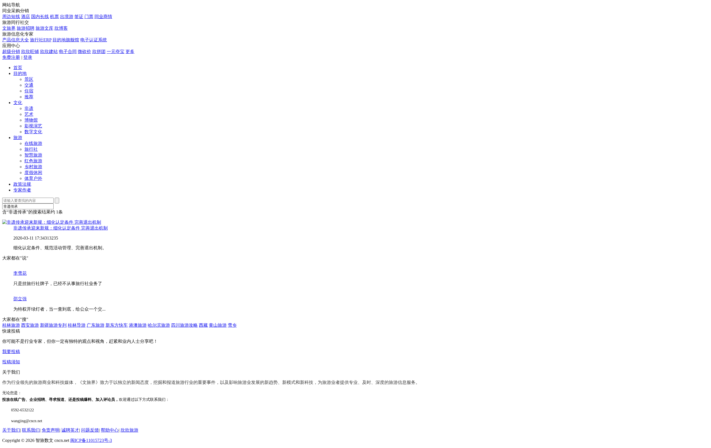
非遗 (28, 108)
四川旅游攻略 (184, 325)
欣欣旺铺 (30, 51)
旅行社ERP (40, 39)
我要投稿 (11, 351)
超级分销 (11, 51)
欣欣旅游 (129, 430)
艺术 (28, 114)
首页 (17, 67)
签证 (78, 16)
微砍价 (84, 51)
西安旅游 (30, 325)
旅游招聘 (25, 28)
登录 (27, 57)
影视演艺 (33, 126)
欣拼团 (99, 51)
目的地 (20, 73)
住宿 (28, 91)
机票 (54, 16)
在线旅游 (33, 143)
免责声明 (50, 430)
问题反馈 (90, 430)
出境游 (66, 16)
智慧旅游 (33, 155)
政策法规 (22, 184)
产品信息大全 (15, 39)
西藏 (203, 325)
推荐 (28, 96)
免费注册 (11, 57)
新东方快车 (117, 325)
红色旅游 (33, 160)
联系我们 (31, 430)
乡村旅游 (33, 166)
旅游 (17, 137)
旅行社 (31, 149)
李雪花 (20, 273)
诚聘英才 (70, 430)
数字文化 (33, 131)
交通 (28, 85)
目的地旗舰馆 (65, 39)
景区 (28, 79)
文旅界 (9, 28)
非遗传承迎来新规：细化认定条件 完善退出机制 (60, 228)
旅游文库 (44, 28)
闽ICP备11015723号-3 (91, 440)
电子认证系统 (93, 39)
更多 (130, 51)
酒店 (25, 16)
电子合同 (68, 51)
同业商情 (103, 16)
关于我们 (11, 430)
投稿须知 (11, 361)
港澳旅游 (138, 325)
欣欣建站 (49, 51)
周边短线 (11, 16)
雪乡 (232, 325)
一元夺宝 (115, 51)
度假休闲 (33, 172)
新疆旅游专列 (53, 325)
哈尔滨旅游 (159, 325)
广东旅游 (95, 325)
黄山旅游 (218, 325)
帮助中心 (110, 430)
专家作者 (22, 190)
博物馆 (31, 120)
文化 (17, 102)
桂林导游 (77, 325)
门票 (88, 16)
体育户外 (33, 178)
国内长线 (40, 16)
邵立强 (20, 298)
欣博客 (61, 28)
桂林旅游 (11, 325)
